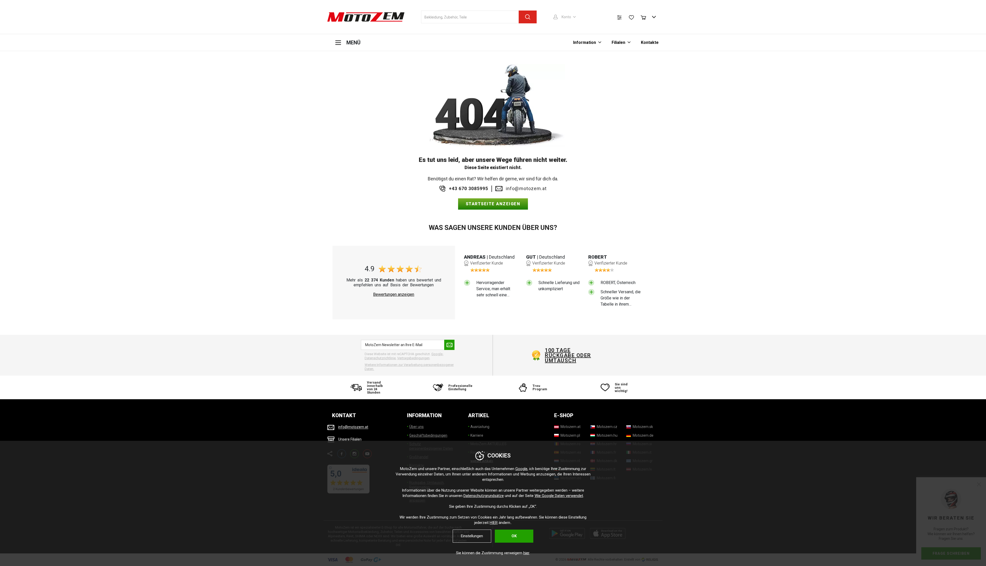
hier (526, 553)
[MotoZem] (366, 17)
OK (514, 536)
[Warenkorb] (646, 17)
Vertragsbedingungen (413, 358)
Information (584, 42)
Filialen (618, 42)
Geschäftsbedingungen (428, 435)
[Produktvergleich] (619, 17)
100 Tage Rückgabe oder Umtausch (568, 355)
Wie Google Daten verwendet (559, 495)
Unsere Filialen (350, 439)
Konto (566, 17)
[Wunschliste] (631, 17)
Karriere (476, 435)
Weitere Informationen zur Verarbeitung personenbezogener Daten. (409, 367)
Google (521, 468)
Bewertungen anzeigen (393, 294)
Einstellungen (472, 536)
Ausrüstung (479, 427)
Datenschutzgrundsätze (483, 495)
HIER (494, 522)
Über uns (416, 427)
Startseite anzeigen (493, 203)
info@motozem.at (526, 188)
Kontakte (650, 42)
